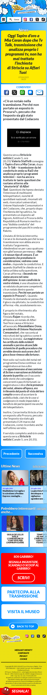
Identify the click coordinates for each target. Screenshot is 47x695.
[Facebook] (31, 19)
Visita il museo (23, 611)
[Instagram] (25, 19)
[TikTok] (43, 19)
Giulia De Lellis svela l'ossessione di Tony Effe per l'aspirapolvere (15, 539)
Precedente (11, 453)
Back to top (25, 626)
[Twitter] (37, 19)
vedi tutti (41, 508)
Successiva (35, 453)
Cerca (16, 19)
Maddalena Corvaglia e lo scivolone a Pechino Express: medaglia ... (14, 493)
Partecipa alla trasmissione (23, 594)
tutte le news (39, 466)
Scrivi (23, 577)
